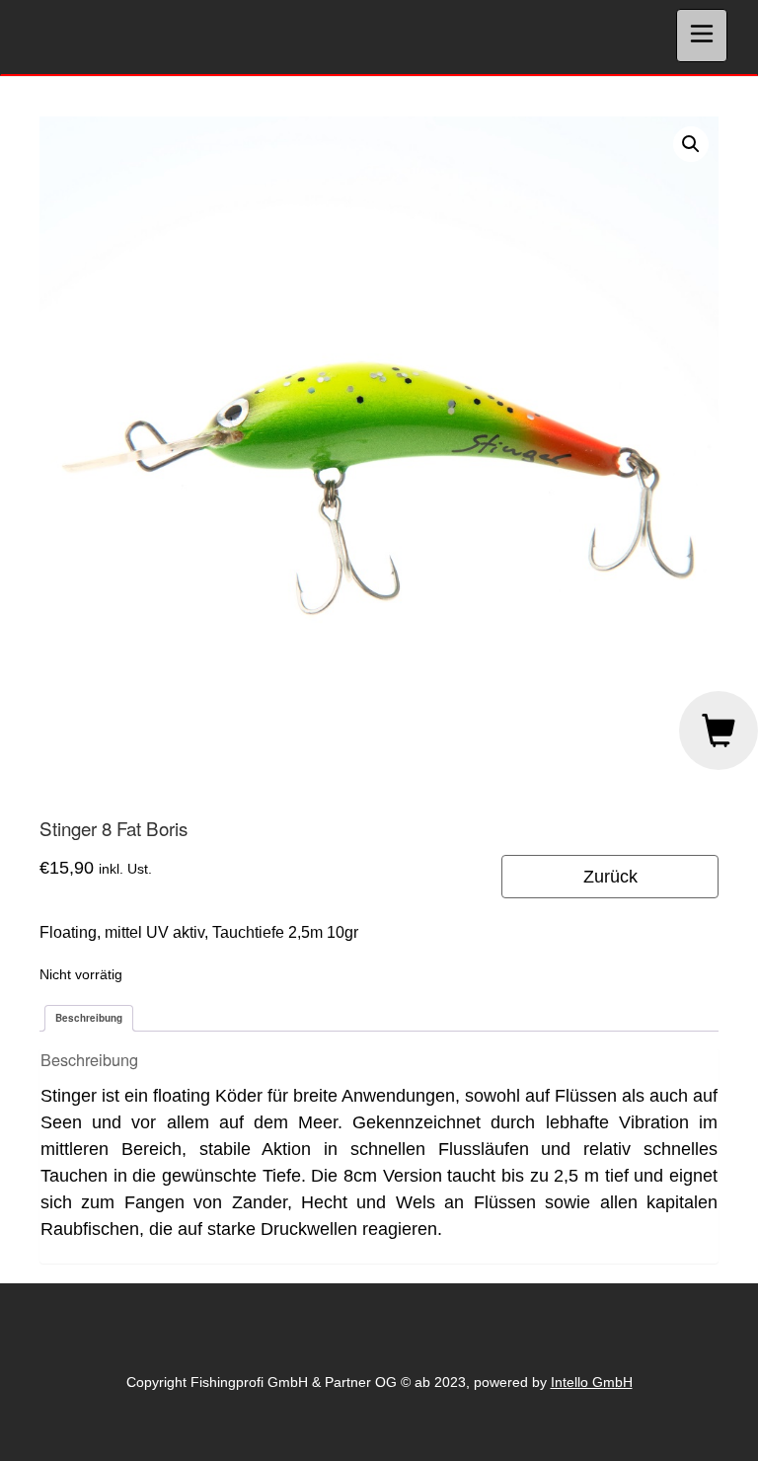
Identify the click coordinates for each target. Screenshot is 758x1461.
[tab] (88, 1018)
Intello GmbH (592, 1382)
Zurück (610, 876)
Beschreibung (88, 1018)
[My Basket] (718, 730)
